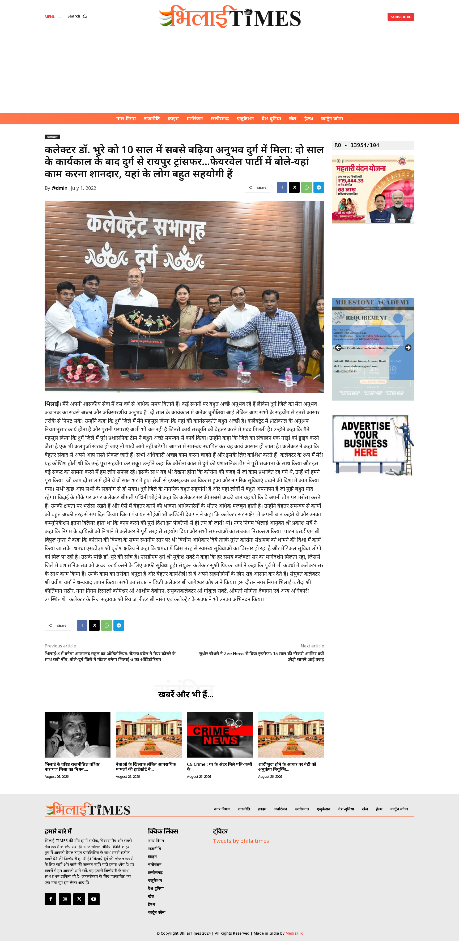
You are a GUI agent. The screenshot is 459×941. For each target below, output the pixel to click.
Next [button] (408, 348)
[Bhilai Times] (230, 16)
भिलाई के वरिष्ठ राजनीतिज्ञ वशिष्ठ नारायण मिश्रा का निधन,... (72, 766)
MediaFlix (294, 933)
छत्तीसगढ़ (52, 137)
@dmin (59, 188)
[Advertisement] (229, 73)
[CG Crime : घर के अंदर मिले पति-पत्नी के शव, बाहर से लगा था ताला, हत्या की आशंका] (220, 735)
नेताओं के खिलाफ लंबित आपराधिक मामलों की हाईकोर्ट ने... (146, 766)
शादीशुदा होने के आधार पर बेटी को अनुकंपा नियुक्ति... (287, 766)
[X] (294, 187)
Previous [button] (339, 348)
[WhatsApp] (306, 187)
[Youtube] (94, 899)
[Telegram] (318, 187)
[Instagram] (65, 899)
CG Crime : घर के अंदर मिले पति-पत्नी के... (219, 766)
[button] (78, 16)
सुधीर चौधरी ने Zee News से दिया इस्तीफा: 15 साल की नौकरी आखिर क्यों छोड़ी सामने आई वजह (261, 656)
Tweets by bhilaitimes (241, 840)
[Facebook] (282, 187)
